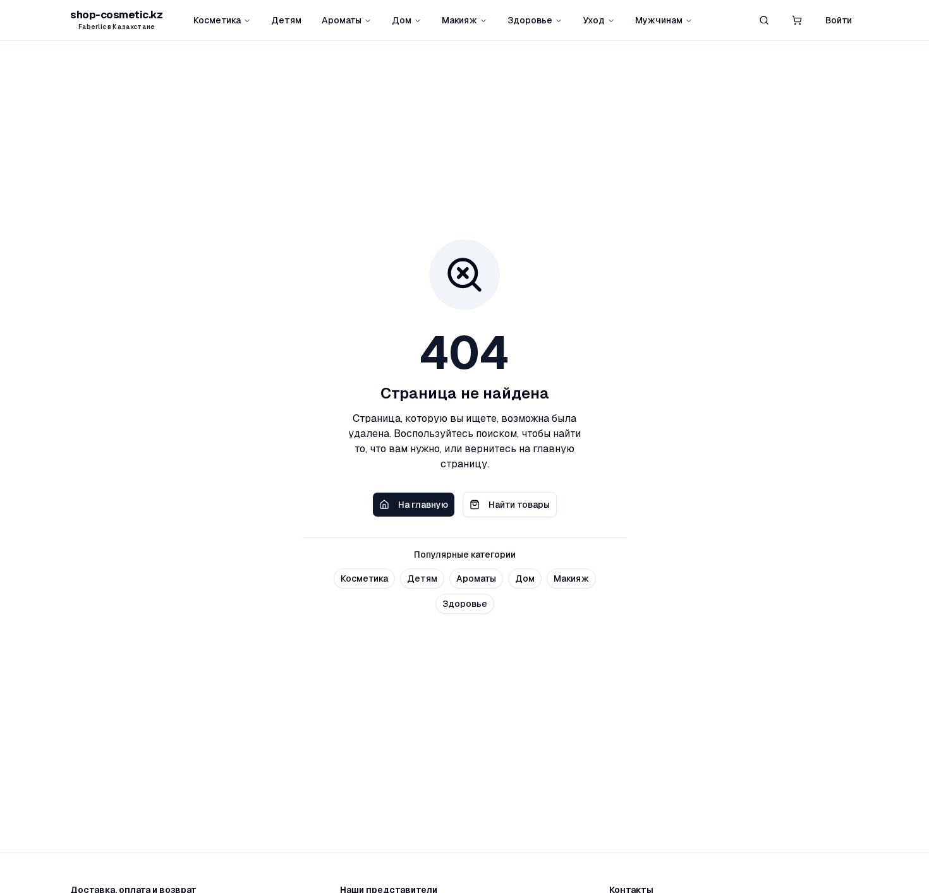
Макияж (459, 20)
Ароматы (341, 20)
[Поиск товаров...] (764, 20)
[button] (797, 20)
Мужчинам (659, 20)
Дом (401, 20)
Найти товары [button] (519, 504)
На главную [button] (423, 504)
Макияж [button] (571, 578)
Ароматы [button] (476, 578)
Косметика (217, 20)
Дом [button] (525, 578)
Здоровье (529, 20)
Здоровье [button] (464, 603)
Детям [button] (422, 578)
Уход (594, 20)
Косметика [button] (364, 578)
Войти (838, 20)
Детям (286, 20)
